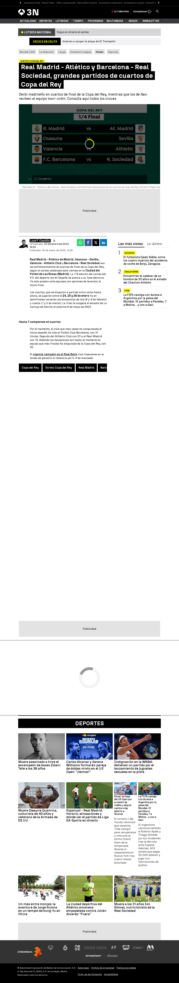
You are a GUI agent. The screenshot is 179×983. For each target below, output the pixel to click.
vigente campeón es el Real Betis (55, 354)
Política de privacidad (102, 968)
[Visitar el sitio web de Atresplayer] (96, 955)
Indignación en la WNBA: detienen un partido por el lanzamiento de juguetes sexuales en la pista (134, 766)
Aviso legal (83, 968)
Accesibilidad (111, 974)
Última (121, 11)
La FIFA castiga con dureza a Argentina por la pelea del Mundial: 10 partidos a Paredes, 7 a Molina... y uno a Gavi (144, 300)
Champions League (80, 52)
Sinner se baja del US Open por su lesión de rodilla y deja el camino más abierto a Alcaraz (123, 805)
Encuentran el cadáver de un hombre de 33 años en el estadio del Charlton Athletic (145, 279)
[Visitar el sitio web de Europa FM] (138, 947)
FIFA (126, 290)
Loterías (62, 20)
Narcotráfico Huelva (87, 3)
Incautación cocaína (134, 3)
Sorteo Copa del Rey (58, 367)
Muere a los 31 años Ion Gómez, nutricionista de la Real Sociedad (134, 907)
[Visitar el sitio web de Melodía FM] (150, 947)
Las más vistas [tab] (130, 244)
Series (132, 20)
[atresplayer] (142, 11)
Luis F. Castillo (40, 240)
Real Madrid (86, 367)
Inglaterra (131, 272)
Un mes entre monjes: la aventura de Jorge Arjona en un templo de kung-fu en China (39, 909)
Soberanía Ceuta (32, 3)
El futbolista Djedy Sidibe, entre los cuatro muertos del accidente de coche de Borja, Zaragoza (145, 260)
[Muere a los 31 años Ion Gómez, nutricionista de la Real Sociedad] (137, 889)
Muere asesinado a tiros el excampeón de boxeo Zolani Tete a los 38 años (39, 765)
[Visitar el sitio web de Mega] (101, 947)
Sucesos (129, 253)
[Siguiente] (159, 3)
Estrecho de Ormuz (155, 3)
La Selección (46, 52)
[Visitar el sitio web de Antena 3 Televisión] (53, 947)
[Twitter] (54, 241)
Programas (95, 20)
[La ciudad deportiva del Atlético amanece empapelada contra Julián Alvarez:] (89, 889)
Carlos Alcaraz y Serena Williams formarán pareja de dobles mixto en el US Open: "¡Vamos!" (86, 766)
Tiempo (78, 20)
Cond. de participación (90, 974)
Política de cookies (126, 968)
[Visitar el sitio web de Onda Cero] (126, 947)
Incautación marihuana (110, 3)
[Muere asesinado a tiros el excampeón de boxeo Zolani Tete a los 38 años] (41, 746)
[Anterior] (20, 3)
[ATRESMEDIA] (29, 951)
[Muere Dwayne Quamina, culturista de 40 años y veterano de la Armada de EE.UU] (41, 795)
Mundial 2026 (27, 52)
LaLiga (62, 52)
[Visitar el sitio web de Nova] (89, 947)
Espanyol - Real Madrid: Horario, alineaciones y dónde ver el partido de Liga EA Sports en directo (87, 815)
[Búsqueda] (157, 11)
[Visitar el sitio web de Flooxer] (112, 955)
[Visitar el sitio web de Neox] (77, 947)
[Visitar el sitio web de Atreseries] (114, 947)
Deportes (45, 20)
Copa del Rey (30, 367)
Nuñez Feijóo (48, 3)
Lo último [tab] (154, 244)
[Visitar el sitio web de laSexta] (65, 947)
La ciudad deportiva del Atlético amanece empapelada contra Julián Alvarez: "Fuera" (86, 909)
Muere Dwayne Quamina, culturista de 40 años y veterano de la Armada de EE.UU (38, 815)
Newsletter (151, 20)
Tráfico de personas (66, 3)
